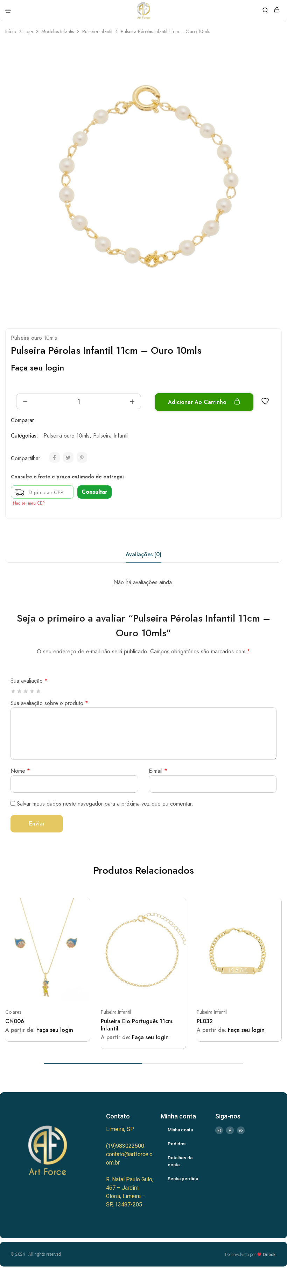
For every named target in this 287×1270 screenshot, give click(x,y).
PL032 (205, 1021)
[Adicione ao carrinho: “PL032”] (273, 906)
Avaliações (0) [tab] (143, 554)
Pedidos (177, 1143)
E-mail (158, 771)
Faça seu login (37, 367)
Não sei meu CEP (28, 503)
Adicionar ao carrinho (198, 402)
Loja (28, 31)
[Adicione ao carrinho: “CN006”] (82, 906)
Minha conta (180, 1129)
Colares (13, 1011)
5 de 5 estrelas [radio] (39, 691)
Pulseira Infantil (97, 31)
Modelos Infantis (57, 31)
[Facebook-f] (230, 1130)
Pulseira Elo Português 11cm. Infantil (137, 1025)
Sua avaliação (29, 681)
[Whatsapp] (241, 1130)
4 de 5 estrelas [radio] (32, 691)
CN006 (14, 1021)
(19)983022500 (125, 1146)
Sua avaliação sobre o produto (49, 703)
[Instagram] (219, 1130)
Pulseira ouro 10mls (34, 338)
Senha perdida (183, 1178)
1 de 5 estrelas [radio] (13, 691)
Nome (20, 771)
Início (10, 31)
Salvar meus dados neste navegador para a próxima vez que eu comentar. (105, 804)
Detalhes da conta (180, 1161)
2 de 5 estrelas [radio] (20, 691)
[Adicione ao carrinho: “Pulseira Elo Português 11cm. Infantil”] (178, 906)
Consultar (94, 492)
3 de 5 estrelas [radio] (26, 691)
